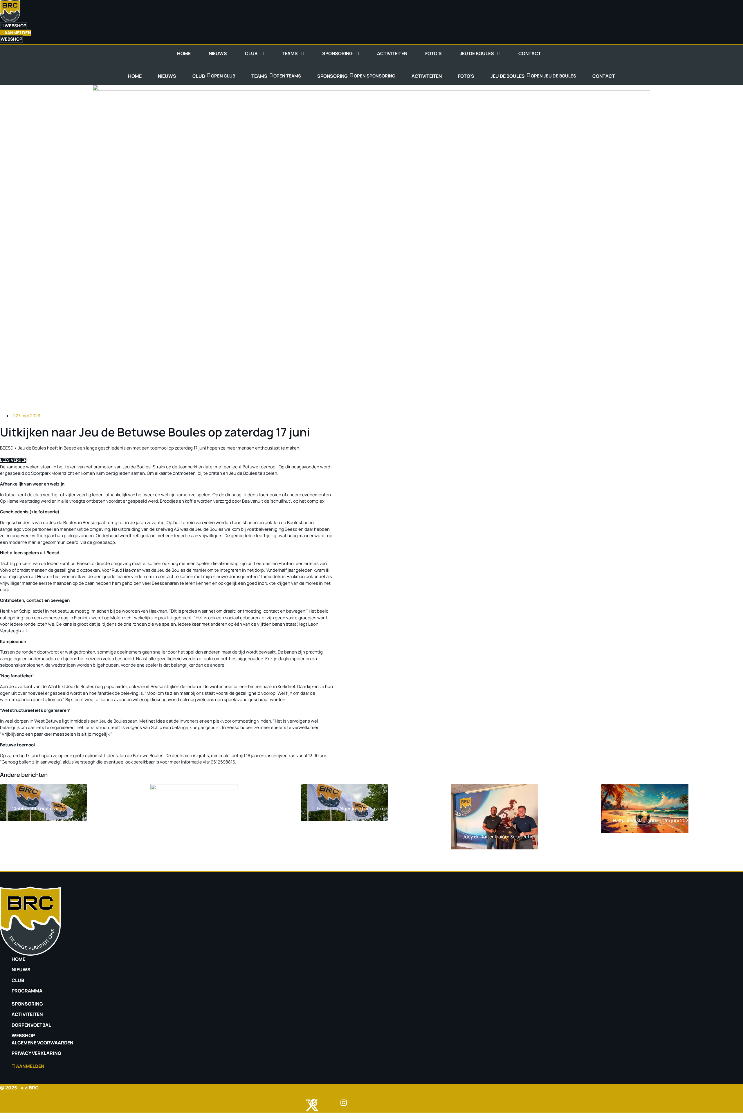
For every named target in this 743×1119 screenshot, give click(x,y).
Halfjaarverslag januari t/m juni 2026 (652, 820)
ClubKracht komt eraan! (38, 808)
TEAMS (290, 53)
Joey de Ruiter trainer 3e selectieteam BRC (509, 836)
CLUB (251, 53)
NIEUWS (218, 53)
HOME (184, 53)
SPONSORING (337, 53)
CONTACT (529, 53)
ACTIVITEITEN (392, 53)
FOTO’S (433, 53)
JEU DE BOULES (477, 53)
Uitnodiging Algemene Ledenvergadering (357, 808)
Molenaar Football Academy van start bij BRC (210, 856)
